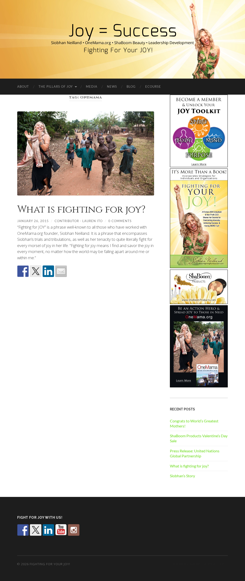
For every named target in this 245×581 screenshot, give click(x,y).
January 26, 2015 (33, 221)
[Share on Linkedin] (48, 271)
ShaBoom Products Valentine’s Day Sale (199, 438)
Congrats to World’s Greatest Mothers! (194, 423)
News (112, 86)
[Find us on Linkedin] (48, 530)
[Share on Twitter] (35, 271)
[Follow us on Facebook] (23, 530)
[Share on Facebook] (23, 271)
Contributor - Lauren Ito (79, 221)
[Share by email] (61, 271)
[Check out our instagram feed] (73, 530)
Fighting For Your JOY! (50, 564)
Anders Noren (202, 564)
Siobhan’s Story (182, 475)
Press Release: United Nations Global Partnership (194, 453)
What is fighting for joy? (81, 209)
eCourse (153, 86)
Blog (131, 86)
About (23, 86)
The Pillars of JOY (56, 86)
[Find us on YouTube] (61, 530)
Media (91, 86)
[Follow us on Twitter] (35, 530)
